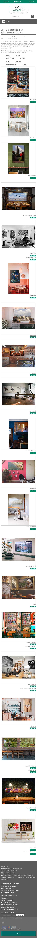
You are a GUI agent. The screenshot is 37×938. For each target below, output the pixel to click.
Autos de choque (31, 808)
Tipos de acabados (7, 893)
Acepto (18, 933)
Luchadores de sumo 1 (29, 852)
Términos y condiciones (9, 905)
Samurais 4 (33, 411)
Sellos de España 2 (30, 646)
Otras (25, 64)
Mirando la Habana (30, 451)
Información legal (7, 907)
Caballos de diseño (30, 257)
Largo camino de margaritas (28, 688)
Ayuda (7, 1)
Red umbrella (32, 175)
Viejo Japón (32, 847)
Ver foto (33, 102)
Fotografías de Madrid (9, 895)
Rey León (33, 253)
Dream (34, 373)
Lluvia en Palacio (31, 526)
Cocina (22, 58)
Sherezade (33, 295)
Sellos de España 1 (30, 642)
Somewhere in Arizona (29, 215)
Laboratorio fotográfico (10, 890)
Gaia (34, 604)
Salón (18, 55)
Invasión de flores (31, 766)
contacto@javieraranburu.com (13, 868)
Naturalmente (32, 770)
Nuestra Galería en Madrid (10, 884)
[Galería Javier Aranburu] (18, 9)
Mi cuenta (18, 1)
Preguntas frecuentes (8, 902)
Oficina (18, 61)
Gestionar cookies (15, 929)
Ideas (7, 55)
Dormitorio (10, 58)
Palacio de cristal (31, 566)
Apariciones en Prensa (8, 886)
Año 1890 (33, 100)
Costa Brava (32, 488)
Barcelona (33, 138)
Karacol (33, 726)
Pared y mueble (11, 64)
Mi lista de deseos (7, 900)
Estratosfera (32, 684)
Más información (6, 929)
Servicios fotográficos (9, 909)
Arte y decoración (7, 888)
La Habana (33, 335)
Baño (7, 61)
